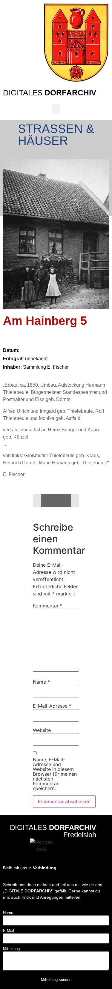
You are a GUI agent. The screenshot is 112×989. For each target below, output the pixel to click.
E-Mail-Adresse (52, 705)
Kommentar (47, 605)
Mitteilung (11, 949)
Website (42, 730)
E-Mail (8, 931)
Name (41, 681)
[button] (56, 109)
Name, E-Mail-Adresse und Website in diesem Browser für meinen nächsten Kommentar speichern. (55, 774)
